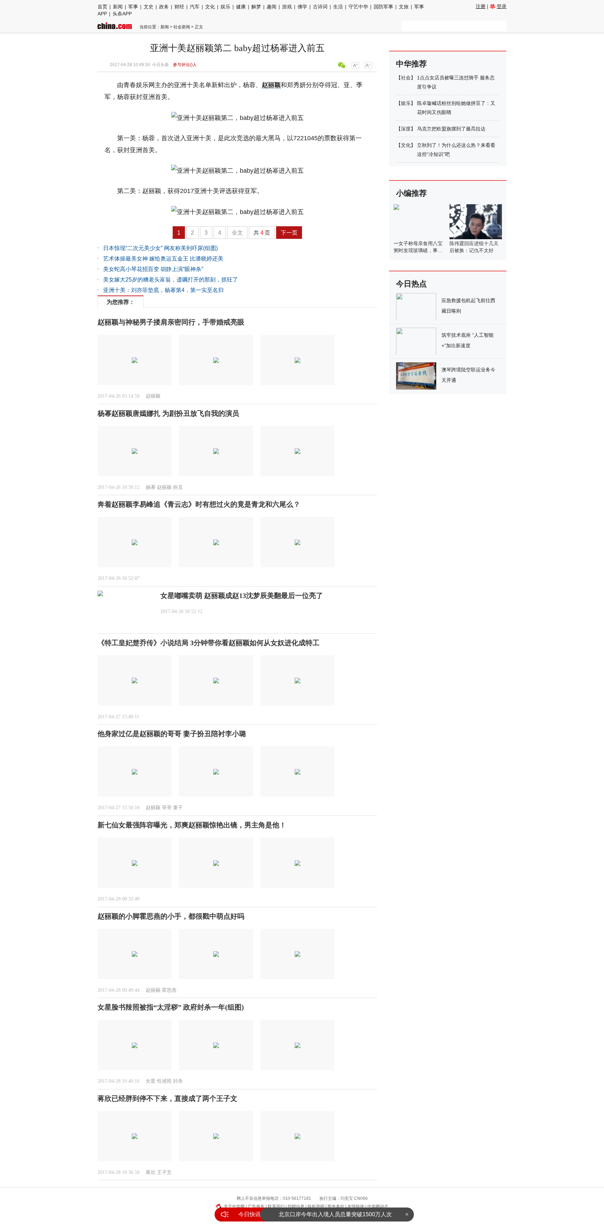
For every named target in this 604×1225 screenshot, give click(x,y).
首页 (102, 6)
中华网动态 (377, 1206)
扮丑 (178, 487)
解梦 (256, 6)
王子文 (164, 1172)
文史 (148, 6)
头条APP (122, 13)
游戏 (287, 6)
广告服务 (256, 1206)
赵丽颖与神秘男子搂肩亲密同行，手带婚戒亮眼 (171, 322)
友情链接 (355, 1206)
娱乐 (225, 6)
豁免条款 (336, 1206)
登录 (501, 6)
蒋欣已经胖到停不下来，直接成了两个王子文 (167, 1098)
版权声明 (316, 1206)
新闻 (118, 6)
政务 (164, 6)
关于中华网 (234, 1206)
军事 (133, 6)
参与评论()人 (185, 64)
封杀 (178, 1081)
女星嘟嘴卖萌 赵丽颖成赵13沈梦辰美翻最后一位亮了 (241, 595)
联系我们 (276, 1206)
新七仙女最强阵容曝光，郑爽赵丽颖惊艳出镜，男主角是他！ (192, 825)
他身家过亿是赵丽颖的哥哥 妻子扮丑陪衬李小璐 (172, 734)
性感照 (164, 1081)
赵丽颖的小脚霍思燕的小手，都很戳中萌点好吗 (171, 916)
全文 (237, 233)
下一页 (289, 233)
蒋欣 (151, 1172)
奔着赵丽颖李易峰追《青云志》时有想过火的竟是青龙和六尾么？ (199, 504)
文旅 (404, 6)
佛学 (302, 6)
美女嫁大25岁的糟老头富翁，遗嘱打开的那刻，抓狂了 (170, 280)
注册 (481, 6)
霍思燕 (169, 990)
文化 (210, 6)
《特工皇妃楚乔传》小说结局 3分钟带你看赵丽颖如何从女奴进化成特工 (208, 643)
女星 (151, 1081)
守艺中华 (358, 6)
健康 (241, 6)
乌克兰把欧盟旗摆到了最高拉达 (451, 128)
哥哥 (167, 807)
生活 (338, 6)
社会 (406, 77)
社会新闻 (181, 26)
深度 (406, 128)
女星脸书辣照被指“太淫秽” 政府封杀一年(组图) (171, 1007)
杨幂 (151, 487)
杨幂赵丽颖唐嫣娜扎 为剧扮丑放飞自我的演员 (168, 413)
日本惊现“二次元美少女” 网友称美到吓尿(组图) (160, 248)
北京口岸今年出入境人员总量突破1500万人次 (335, 1214)
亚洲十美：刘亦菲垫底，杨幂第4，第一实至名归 (163, 290)
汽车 (195, 6)
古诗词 (320, 6)
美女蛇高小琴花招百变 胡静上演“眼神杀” (153, 269)
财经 (179, 6)
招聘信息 (296, 1206)
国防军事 (383, 6)
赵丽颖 (271, 84)
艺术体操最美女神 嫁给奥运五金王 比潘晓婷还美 (163, 259)
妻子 (178, 807)
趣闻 (271, 6)
